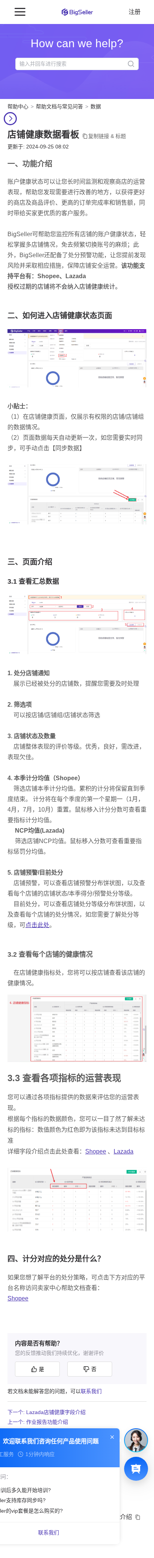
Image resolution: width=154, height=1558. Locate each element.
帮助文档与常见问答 (59, 106)
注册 (135, 12)
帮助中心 (17, 106)
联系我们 (91, 1391)
